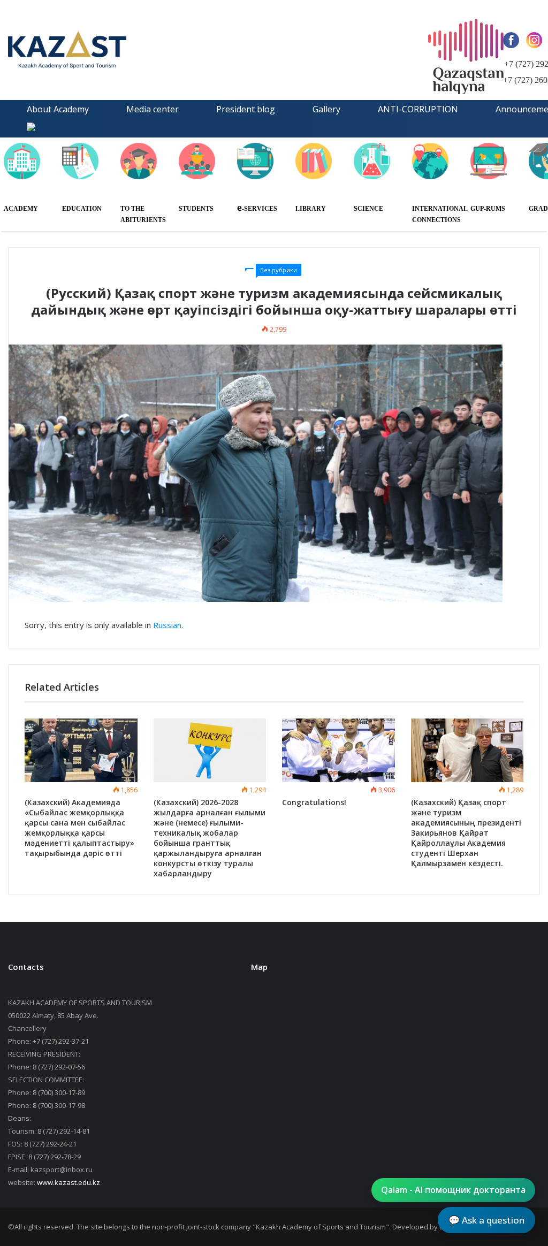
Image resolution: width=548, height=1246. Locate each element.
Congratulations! (314, 802)
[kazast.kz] (109, 50)
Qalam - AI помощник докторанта (453, 1190)
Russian (167, 625)
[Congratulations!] (338, 750)
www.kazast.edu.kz (68, 1182)
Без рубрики (278, 270)
